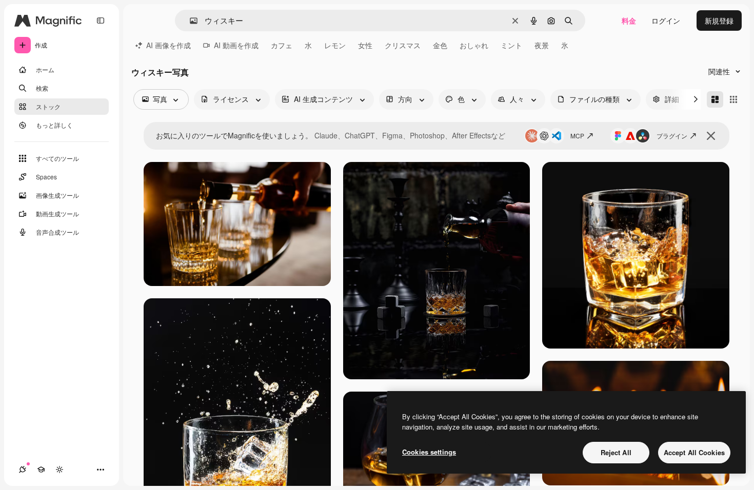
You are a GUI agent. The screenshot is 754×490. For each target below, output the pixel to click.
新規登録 (719, 20)
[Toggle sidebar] (100, 20)
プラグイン (672, 135)
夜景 (541, 45)
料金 (629, 20)
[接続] (22, 469)
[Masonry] (715, 99)
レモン (335, 45)
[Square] (733, 99)
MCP (577, 135)
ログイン (665, 20)
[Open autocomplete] (189, 21)
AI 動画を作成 (236, 45)
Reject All (616, 452)
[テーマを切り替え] (59, 469)
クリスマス (403, 45)
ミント (511, 45)
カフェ (281, 45)
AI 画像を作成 (168, 45)
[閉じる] (711, 136)
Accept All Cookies (694, 452)
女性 (365, 45)
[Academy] (41, 469)
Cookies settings (429, 452)
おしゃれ (474, 45)
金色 (440, 45)
